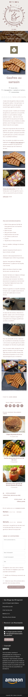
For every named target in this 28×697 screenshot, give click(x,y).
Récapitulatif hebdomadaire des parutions (13, 634)
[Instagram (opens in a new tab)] (14, 2)
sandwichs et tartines (19, 90)
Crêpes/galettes (8, 90)
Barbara (5, 512)
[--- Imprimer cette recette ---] (14, 50)
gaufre (10, 397)
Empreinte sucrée (8, 606)
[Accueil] (4, 38)
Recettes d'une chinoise (9, 617)
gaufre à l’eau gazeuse (17, 142)
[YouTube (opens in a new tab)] (16, 2)
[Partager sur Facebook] (10, 405)
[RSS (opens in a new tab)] (18, 2)
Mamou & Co (6, 613)
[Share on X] (6, 405)
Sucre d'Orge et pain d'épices (11, 603)
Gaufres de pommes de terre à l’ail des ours (14, 459)
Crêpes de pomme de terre (14, 434)
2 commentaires (15, 92)
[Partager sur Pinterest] (14, 405)
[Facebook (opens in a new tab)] (10, 2)
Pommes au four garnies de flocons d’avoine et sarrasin (14, 484)
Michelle (6, 522)
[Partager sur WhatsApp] (21, 405)
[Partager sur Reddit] (17, 405)
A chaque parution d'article (14, 632)
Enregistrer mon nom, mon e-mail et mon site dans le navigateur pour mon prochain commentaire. (13, 570)
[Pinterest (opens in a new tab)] (12, 2)
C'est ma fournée (7, 610)
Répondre (19, 512)
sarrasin (15, 397)
